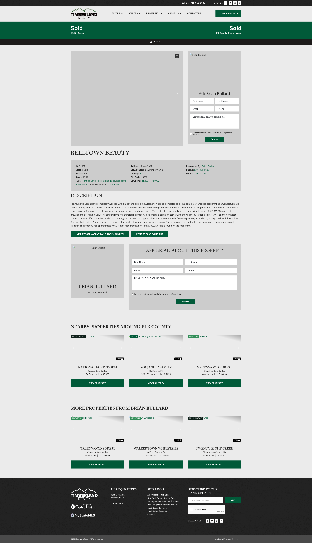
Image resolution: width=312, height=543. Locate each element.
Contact (151, 514)
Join (233, 500)
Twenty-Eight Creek (214, 448)
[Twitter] (230, 3)
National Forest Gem (97, 367)
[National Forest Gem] (97, 348)
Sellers (133, 13)
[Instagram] (235, 3)
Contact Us (194, 13)
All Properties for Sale (158, 495)
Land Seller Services (157, 511)
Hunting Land (89, 180)
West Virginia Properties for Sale (163, 505)
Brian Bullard (208, 166)
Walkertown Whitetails (156, 448)
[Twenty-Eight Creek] (214, 429)
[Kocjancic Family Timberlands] (156, 348)
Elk (141, 173)
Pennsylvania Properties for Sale (163, 501)
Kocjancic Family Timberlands (156, 367)
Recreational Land (106, 180)
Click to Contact (201, 173)
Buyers (116, 13)
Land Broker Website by (223, 539)
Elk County (221, 33)
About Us (173, 13)
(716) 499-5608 (201, 169)
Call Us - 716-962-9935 (193, 3)
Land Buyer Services (157, 508)
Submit (214, 139)
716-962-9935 (117, 504)
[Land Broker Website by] (236, 539)
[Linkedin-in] (239, 3)
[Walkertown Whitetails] (156, 429)
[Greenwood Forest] (214, 348)
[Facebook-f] (225, 3)
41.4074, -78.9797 (150, 180)
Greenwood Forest (214, 367)
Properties (153, 13)
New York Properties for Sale (161, 498)
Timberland (114, 184)
